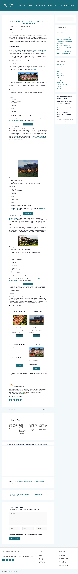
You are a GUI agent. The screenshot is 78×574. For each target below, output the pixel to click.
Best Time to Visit (62, 555)
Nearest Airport (62, 564)
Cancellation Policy (42, 562)
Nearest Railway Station (63, 562)
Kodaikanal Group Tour (63, 558)
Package (59, 80)
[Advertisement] (28, 150)
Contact (55, 5)
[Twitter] (3, 560)
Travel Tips (59, 88)
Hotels (16, 26)
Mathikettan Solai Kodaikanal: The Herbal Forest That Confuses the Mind (64, 47)
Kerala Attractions (61, 75)
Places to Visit (61, 561)
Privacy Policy (41, 561)
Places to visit (60, 82)
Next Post (46, 409)
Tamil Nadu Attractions (62, 84)
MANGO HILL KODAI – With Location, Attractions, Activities (33, 426)
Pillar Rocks (43, 137)
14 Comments (11, 428)
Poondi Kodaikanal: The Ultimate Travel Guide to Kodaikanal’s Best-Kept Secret (64, 41)
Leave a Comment (32, 430)
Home (20, 5)
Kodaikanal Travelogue (13, 571)
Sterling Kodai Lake (13, 218)
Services (30, 5)
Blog (36, 5)
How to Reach (61, 556)
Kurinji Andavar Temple (38, 136)
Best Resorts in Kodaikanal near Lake (13, 425)
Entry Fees (59, 69)
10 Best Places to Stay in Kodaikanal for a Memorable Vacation (22, 427)
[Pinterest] (10, 560)
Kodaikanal (11, 35)
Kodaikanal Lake (12, 48)
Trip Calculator (42, 5)
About (24, 5)
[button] (28, 124)
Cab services (60, 66)
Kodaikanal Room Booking (64, 565)
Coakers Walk (23, 51)
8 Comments (21, 433)
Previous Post (11, 409)
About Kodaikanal (62, 553)
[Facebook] (13, 560)
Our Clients (49, 5)
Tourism (59, 86)
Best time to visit (60, 64)
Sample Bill (41, 559)
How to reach (60, 73)
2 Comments (11, 26)
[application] (32, 5)
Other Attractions (61, 77)
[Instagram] (7, 560)
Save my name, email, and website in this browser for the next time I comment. (25, 534)
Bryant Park (15, 51)
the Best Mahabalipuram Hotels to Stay (43, 426)
